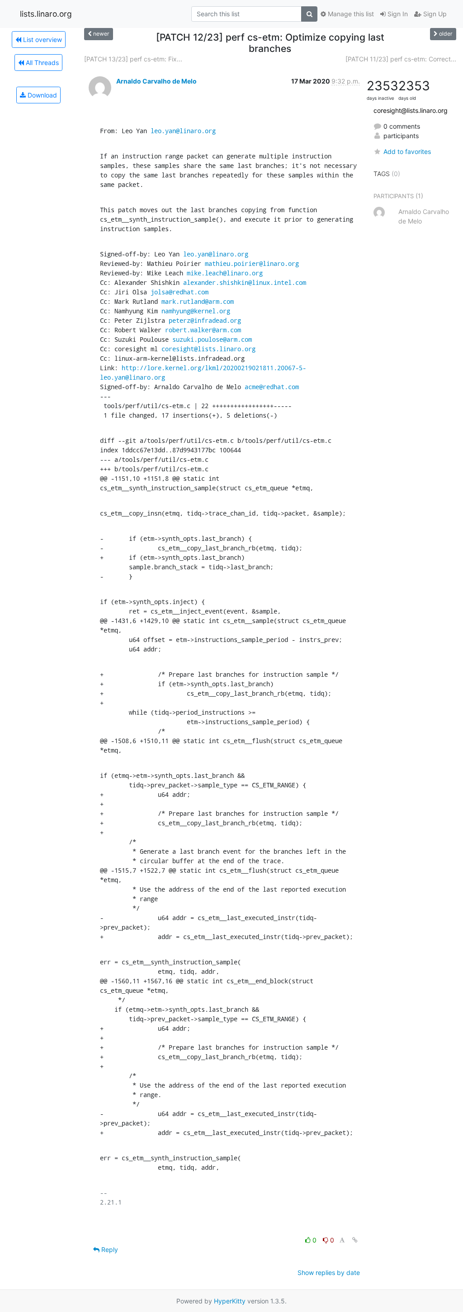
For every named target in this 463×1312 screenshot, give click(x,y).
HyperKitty (230, 1301)
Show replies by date (329, 1272)
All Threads (41, 62)
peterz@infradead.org (205, 320)
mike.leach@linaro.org (225, 273)
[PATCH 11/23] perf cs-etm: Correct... (400, 59)
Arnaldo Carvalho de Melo (156, 81)
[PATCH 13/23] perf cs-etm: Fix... (133, 59)
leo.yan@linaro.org (183, 130)
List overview (41, 39)
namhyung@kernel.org (195, 311)
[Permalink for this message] (355, 1240)
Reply (108, 1249)
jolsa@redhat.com (179, 292)
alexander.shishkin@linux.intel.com (244, 282)
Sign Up (434, 14)
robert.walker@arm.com (203, 330)
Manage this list (350, 14)
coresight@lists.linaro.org (208, 348)
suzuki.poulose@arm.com (212, 339)
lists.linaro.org (46, 14)
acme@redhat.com (272, 386)
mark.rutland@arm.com (197, 301)
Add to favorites (407, 151)
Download (41, 95)
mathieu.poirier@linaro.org (252, 263)
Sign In (397, 14)
